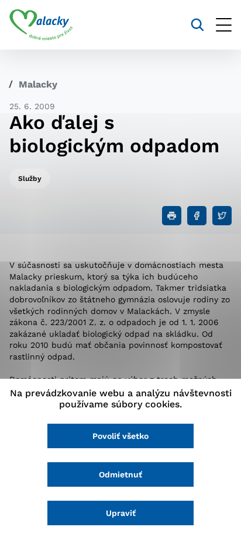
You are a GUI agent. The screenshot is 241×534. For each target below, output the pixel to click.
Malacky (38, 84)
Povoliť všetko (120, 436)
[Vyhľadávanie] (197, 25)
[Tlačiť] (171, 215)
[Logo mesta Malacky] (41, 25)
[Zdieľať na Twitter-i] (222, 215)
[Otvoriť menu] (224, 25)
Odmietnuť (120, 474)
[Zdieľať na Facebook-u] (196, 215)
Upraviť (121, 513)
